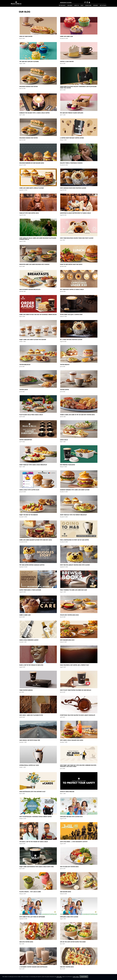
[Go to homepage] (25, 3)
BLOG (82, 5)
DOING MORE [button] (88, 5)
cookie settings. (76, 976)
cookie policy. (59, 976)
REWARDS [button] (95, 5)
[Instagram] (87, 2)
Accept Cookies (84, 976)
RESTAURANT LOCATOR (65, 2)
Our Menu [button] (69, 5)
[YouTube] (89, 2)
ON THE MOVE (62, 5)
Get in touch (103, 5)
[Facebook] (85, 2)
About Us (76, 5)
